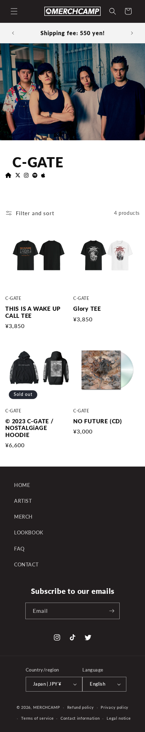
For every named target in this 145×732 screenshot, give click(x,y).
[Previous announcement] (13, 33)
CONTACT (26, 564)
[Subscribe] (111, 611)
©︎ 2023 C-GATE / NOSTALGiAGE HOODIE (29, 428)
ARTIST (23, 501)
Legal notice (119, 718)
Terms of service (37, 718)
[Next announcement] (132, 33)
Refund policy (80, 707)
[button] (14, 11)
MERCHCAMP (46, 707)
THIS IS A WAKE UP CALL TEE (33, 312)
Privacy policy (114, 707)
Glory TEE (87, 309)
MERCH (23, 517)
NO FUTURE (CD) (97, 421)
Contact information (80, 718)
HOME (22, 485)
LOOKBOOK (28, 532)
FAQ (19, 549)
